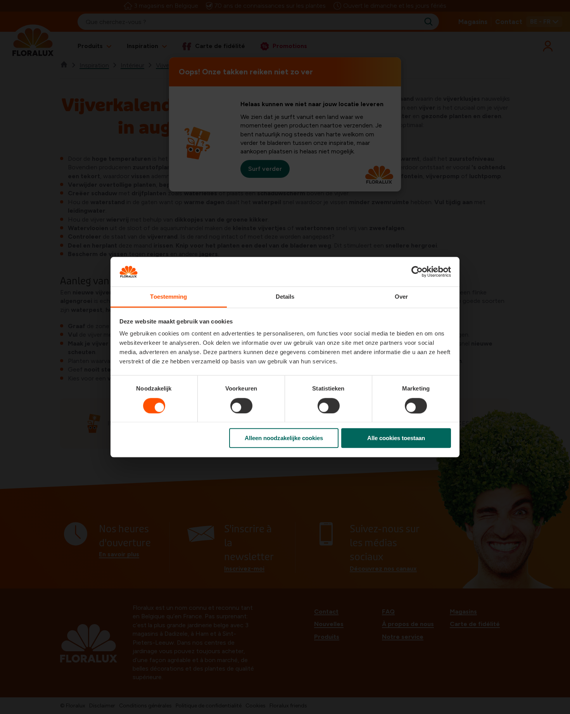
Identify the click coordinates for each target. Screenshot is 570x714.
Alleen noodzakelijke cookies (284, 438)
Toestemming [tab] (168, 297)
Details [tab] (285, 297)
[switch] (241, 405)
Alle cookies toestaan (396, 438)
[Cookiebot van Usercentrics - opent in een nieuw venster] (417, 271)
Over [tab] (401, 297)
